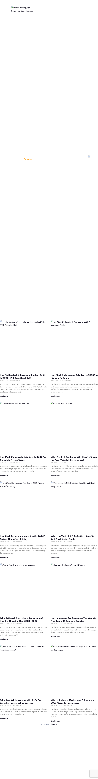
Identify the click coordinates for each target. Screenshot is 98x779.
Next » (54, 724)
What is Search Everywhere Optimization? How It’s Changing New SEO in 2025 (21, 620)
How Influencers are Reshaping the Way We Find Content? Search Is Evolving (73, 620)
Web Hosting (52, 5)
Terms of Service (59, 758)
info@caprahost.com (21, 755)
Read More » (4, 396)
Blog (19, 159)
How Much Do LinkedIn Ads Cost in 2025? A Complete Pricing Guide (23, 458)
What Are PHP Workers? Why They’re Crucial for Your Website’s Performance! (74, 458)
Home (38, 5)
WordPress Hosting (72, 5)
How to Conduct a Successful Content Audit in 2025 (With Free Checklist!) (22, 377)
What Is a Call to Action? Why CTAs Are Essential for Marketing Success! (20, 701)
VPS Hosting (41, 13)
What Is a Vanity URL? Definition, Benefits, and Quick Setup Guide (73, 538)
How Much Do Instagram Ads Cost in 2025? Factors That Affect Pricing (22, 538)
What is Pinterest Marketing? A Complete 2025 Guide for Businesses (72, 701)
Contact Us (57, 768)
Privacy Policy (58, 763)
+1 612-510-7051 (19, 750)
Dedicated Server (60, 13)
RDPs (76, 768)
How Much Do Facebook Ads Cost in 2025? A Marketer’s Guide (74, 377)
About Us (56, 752)
